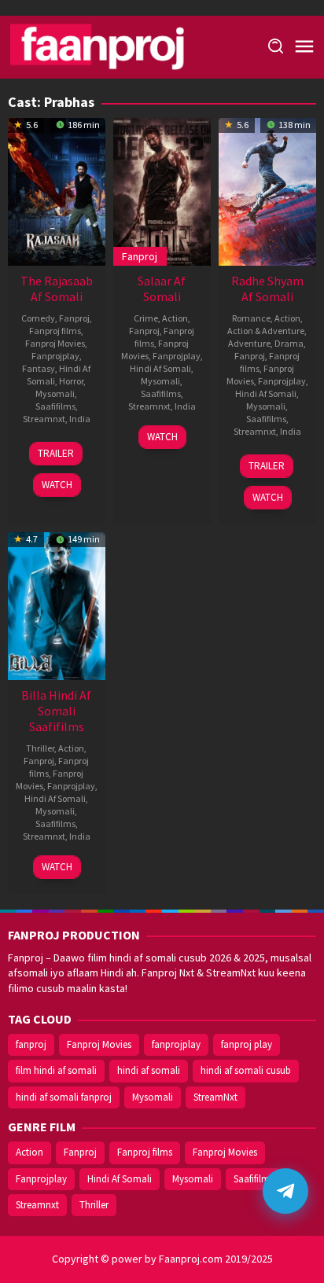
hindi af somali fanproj (64, 1097)
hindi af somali (148, 1070)
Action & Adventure (265, 330)
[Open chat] (285, 1191)
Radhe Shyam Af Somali (267, 288)
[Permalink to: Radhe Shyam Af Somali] (267, 190)
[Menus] (304, 47)
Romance (251, 318)
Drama (289, 343)
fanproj (31, 1044)
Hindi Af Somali (160, 368)
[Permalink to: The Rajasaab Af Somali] (56, 190)
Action (175, 318)
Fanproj (74, 318)
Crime (146, 318)
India (79, 419)
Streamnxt (44, 419)
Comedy (38, 318)
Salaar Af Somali (162, 288)
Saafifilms (55, 406)
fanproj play (246, 1044)
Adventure (249, 343)
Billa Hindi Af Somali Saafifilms (56, 710)
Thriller (40, 748)
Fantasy (38, 368)
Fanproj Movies (55, 343)
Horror (71, 381)
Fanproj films (55, 330)
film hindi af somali (56, 1070)
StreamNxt (215, 1097)
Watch (57, 484)
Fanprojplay (55, 356)
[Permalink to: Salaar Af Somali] (162, 190)
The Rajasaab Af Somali (56, 288)
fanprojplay (176, 1044)
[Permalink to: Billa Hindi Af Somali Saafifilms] (56, 604)
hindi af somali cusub (246, 1070)
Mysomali (55, 393)
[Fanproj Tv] (120, 46)
